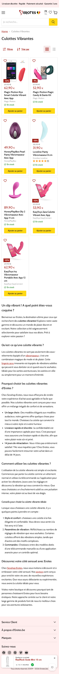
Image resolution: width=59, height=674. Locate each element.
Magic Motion (9, 101)
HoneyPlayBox (10, 161)
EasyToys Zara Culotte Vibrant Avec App (44, 213)
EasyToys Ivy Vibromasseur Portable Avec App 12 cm (14, 276)
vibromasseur (32, 355)
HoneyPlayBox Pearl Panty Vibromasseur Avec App (14, 154)
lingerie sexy (8, 363)
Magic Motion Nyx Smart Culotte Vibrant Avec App (15, 95)
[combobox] (25, 22)
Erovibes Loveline (40, 158)
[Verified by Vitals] (32, 664)
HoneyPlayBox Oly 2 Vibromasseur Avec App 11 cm (14, 214)
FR (46, 11)
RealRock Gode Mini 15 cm (28, 659)
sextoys (39, 571)
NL (46, 14)
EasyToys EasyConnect (42, 218)
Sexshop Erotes (14, 568)
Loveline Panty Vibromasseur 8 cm (42, 153)
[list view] (54, 49)
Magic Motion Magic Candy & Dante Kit (43, 94)
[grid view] (47, 49)
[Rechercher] (53, 22)
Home (5, 31)
